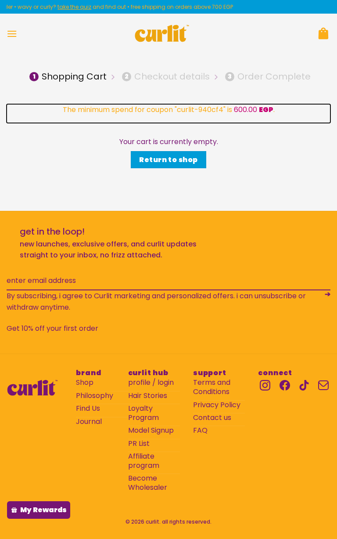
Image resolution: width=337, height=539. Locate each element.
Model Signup (151, 430)
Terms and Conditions (211, 387)
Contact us (212, 418)
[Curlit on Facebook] (285, 385)
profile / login (151, 382)
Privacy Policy (216, 405)
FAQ (200, 430)
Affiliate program (143, 461)
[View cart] (323, 33)
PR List (139, 444)
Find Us (88, 408)
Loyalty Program (143, 413)
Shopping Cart (70, 76)
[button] (12, 33)
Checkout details (167, 76)
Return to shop (168, 159)
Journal (89, 422)
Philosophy (94, 396)
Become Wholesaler (147, 483)
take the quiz (70, 7)
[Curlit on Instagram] (265, 385)
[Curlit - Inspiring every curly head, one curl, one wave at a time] (161, 33)
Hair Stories (147, 396)
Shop (84, 382)
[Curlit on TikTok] (304, 385)
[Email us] (323, 385)
